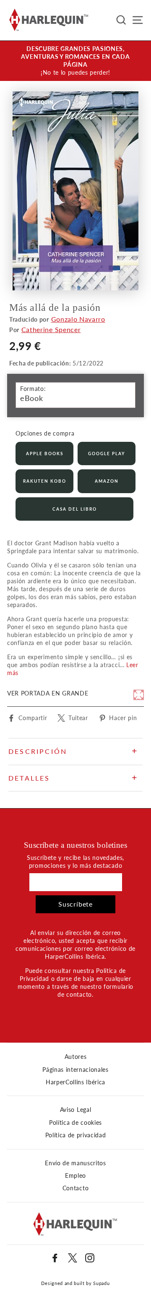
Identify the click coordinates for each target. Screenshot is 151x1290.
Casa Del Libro (74, 508)
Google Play (106, 453)
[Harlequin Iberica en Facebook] (55, 1257)
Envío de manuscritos (75, 1163)
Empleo (75, 1175)
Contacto (75, 1188)
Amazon (107, 481)
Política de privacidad (75, 1135)
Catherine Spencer (51, 329)
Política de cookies (75, 1122)
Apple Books (44, 453)
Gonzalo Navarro (78, 319)
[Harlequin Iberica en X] (72, 1257)
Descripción (37, 751)
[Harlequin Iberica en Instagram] (89, 1257)
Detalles (29, 778)
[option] (75, 61)
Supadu (101, 1283)
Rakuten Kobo (44, 481)
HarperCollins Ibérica (75, 1082)
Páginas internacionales (75, 1069)
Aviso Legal (75, 1109)
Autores (76, 1056)
